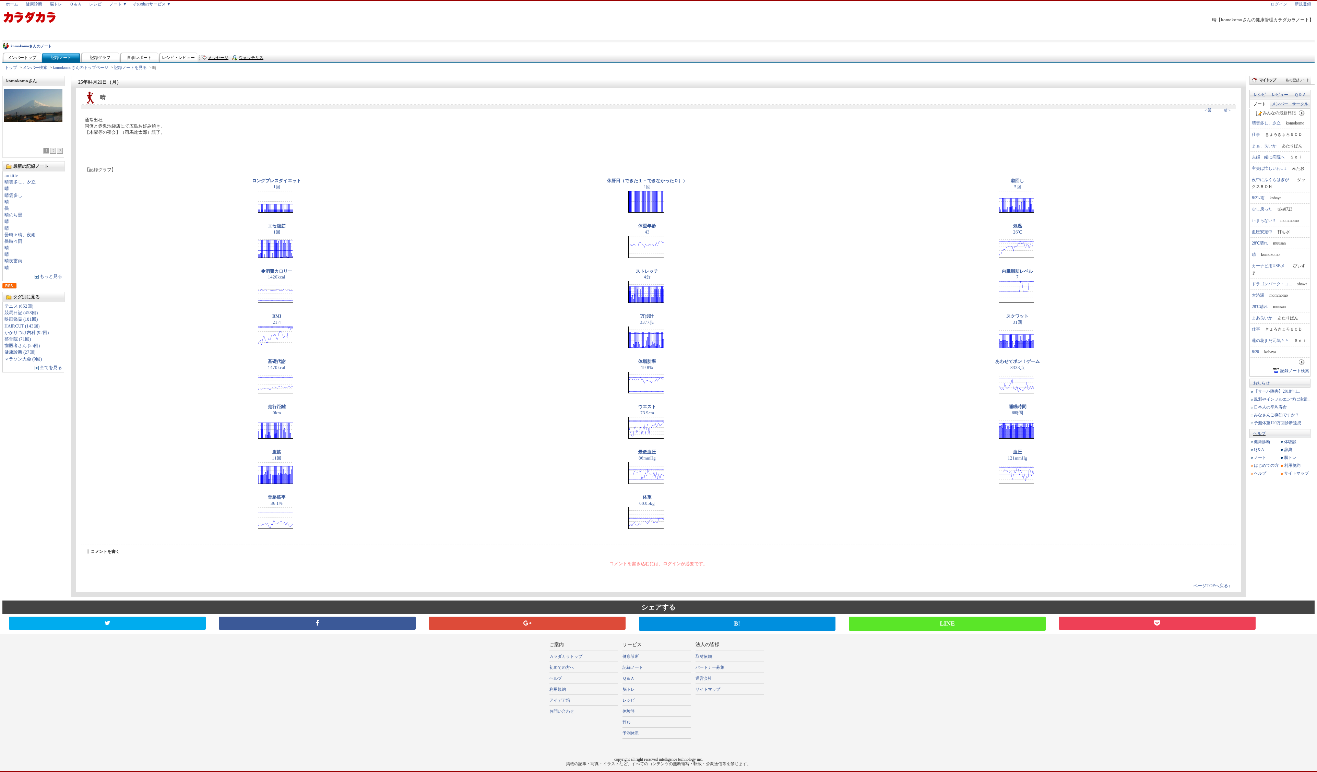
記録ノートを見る (130, 67)
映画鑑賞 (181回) (21, 319)
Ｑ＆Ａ (76, 4)
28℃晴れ (1260, 243)
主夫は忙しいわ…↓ (1269, 168)
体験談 (1290, 441)
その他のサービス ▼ (152, 4)
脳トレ (56, 4)
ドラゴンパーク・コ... (1272, 284)
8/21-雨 (1258, 197)
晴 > (1227, 110)
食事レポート (139, 57)
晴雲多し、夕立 (20, 182)
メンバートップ (22, 57)
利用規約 (1292, 465)
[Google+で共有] (527, 623)
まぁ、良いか (1264, 145)
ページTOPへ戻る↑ (1212, 585)
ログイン (1279, 4)
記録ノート (61, 57)
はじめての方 (1266, 465)
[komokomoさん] (33, 120)
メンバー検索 (35, 67)
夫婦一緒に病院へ (1268, 157)
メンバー (1280, 104)
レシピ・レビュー (178, 57)
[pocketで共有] (1157, 623)
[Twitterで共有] (107, 623)
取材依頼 (704, 656)
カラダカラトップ (565, 656)
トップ (11, 67)
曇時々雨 (13, 241)
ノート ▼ (118, 4)
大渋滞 (1258, 295)
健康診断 (34, 4)
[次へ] (1302, 112)
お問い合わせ (561, 711)
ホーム (12, 4)
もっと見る (51, 276)
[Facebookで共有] (317, 623)
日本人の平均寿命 (1270, 407)
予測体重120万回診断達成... (1279, 422)
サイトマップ (1296, 473)
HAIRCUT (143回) (21, 326)
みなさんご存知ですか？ (1276, 415)
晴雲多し (13, 195)
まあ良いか (1262, 318)
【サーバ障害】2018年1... (1277, 391)
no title (11, 175)
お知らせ (1261, 383)
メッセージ (218, 57)
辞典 (1288, 449)
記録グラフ (100, 57)
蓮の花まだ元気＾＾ (1270, 340)
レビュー (1280, 94)
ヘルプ (1259, 433)
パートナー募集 (710, 667)
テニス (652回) (18, 306)
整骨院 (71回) (17, 339)
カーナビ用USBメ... (1270, 265)
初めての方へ (561, 667)
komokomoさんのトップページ (80, 67)
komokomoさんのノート (31, 46)
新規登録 (1303, 4)
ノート (1260, 104)
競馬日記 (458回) (21, 312)
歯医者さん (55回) (22, 345)
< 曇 (1208, 110)
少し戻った (1262, 209)
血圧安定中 (1262, 231)
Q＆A (1259, 449)
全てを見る (51, 367)
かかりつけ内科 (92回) (26, 332)
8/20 (1255, 351)
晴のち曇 (13, 215)
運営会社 (704, 678)
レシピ (95, 4)
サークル (1300, 104)
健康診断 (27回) (19, 352)
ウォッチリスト (251, 59)
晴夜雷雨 (13, 261)
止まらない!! (1263, 220)
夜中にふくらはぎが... (1272, 179)
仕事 (1256, 134)
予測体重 (630, 733)
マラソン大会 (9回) (23, 359)
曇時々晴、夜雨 (20, 235)
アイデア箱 (559, 700)
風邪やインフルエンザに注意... (1282, 399)
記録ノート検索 (1294, 370)
